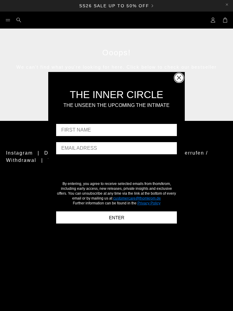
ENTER (116, 217)
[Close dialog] (179, 77)
